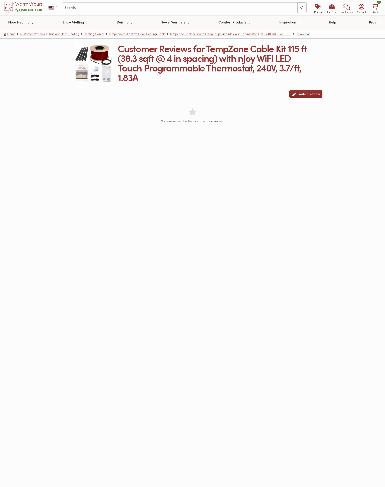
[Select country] (53, 8)
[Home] (9, 7)
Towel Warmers (173, 22)
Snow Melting (73, 22)
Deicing (123, 22)
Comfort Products (232, 22)
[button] (346, 8)
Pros (373, 22)
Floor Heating (19, 22)
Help (333, 22)
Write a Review (309, 94)
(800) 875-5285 (30, 9)
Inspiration (288, 22)
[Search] (302, 7)
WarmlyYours (29, 4)
